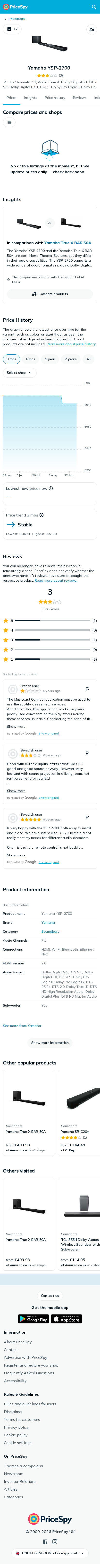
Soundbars (16, 19)
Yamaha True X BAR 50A (67, 242)
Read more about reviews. (56, 580)
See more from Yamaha (22, 1026)
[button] (12, 29)
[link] (50, 255)
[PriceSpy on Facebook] (45, 1541)
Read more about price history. (71, 344)
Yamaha (48, 922)
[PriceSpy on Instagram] (55, 1541)
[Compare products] (91, 29)
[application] (50, 430)
